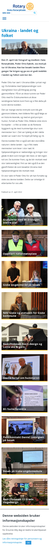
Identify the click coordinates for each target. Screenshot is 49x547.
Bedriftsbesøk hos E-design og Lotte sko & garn (22, 345)
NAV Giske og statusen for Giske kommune (24, 314)
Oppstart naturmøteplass (20, 253)
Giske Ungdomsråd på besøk (21, 285)
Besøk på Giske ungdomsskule (22, 471)
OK (28, 542)
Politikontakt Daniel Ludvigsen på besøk (23, 438)
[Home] (18, 6)
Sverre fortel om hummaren (21, 378)
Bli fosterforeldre (14, 409)
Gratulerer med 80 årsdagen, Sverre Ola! (21, 221)
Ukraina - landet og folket (20, 33)
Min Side (6, 13)
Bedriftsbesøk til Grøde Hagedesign (18, 501)
